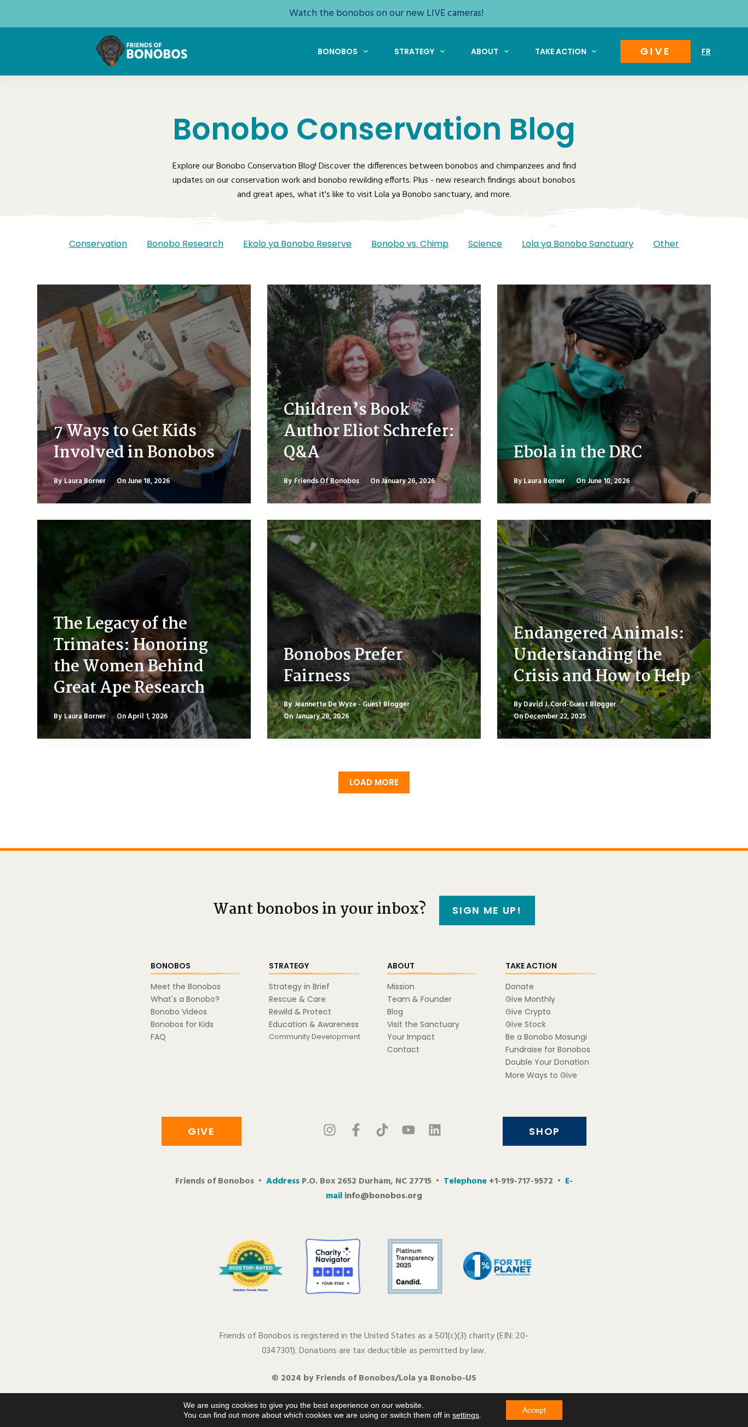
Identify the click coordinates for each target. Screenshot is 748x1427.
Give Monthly (530, 999)
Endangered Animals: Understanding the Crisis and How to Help (602, 655)
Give (655, 51)
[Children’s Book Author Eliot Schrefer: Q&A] (374, 394)
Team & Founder (419, 999)
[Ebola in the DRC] (604, 394)
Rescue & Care (297, 999)
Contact (403, 1049)
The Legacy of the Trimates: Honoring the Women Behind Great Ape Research (131, 656)
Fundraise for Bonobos (547, 1049)
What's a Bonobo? (185, 999)
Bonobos (338, 51)
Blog (395, 1011)
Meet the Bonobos (186, 986)
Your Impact (411, 1036)
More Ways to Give (541, 1075)
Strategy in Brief (299, 986)
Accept (534, 1410)
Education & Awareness (314, 1024)
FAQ (158, 1036)
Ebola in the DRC (578, 453)
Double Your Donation (547, 1062)
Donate (519, 986)
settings (465, 1415)
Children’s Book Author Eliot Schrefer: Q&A (369, 431)
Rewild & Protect (300, 1011)
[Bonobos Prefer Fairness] (374, 629)
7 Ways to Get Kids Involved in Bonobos (134, 442)
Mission (401, 986)
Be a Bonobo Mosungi (546, 1036)
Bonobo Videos (179, 1011)
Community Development (314, 1036)
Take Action (560, 51)
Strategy (414, 51)
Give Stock (525, 1024)
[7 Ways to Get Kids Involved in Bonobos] (144, 394)
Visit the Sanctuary (423, 1024)
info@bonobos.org (383, 1196)
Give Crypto (528, 1011)
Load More (374, 782)
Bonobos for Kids (182, 1024)
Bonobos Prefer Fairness (343, 666)
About (484, 51)
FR (706, 51)
